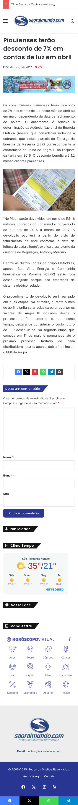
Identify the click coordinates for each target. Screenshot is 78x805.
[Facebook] (18, 372)
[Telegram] (51, 372)
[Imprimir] (59, 372)
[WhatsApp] (43, 372)
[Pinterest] (35, 372)
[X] (26, 372)
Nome (8, 457)
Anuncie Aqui (32, 776)
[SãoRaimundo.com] (39, 21)
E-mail (9, 475)
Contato (49, 776)
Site (6, 493)
